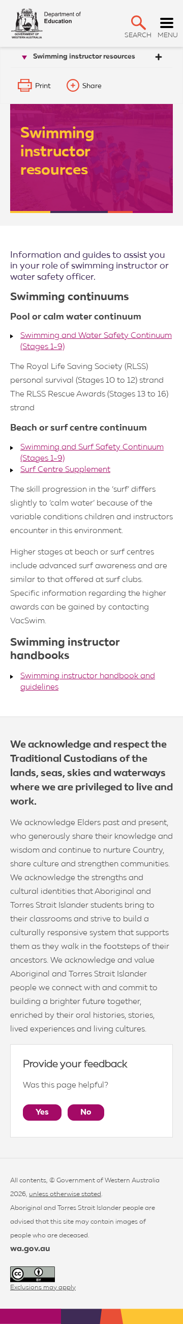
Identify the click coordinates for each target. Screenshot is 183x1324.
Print (43, 86)
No (86, 1112)
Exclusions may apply (43, 1287)
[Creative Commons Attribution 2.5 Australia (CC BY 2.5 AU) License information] (32, 1274)
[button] (138, 22)
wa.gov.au (30, 1249)
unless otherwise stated (65, 1194)
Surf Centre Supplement (65, 470)
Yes (42, 1112)
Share (92, 86)
